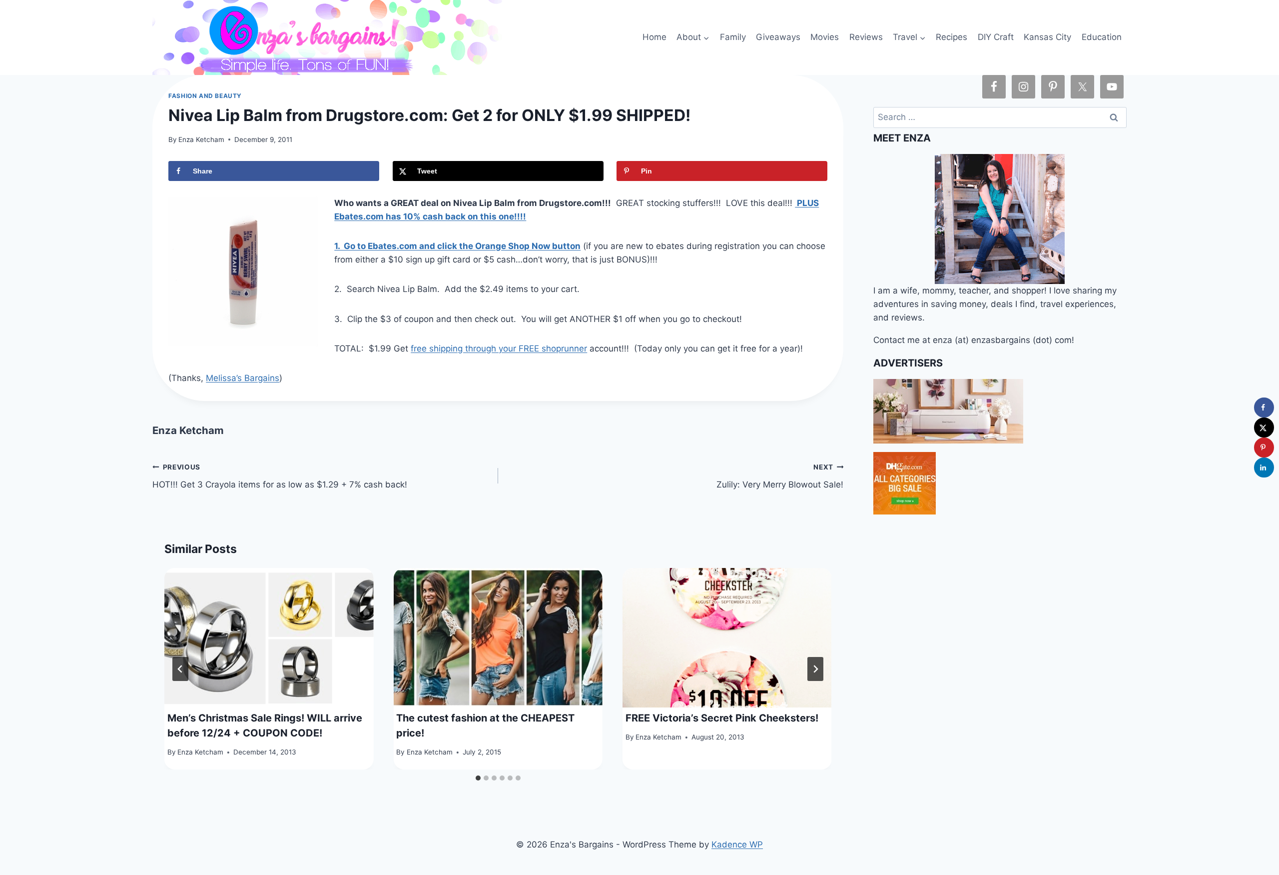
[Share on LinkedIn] (1264, 468)
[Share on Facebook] (1264, 408)
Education (1102, 37)
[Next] (815, 669)
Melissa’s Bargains (242, 378)
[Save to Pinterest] (1264, 448)
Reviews (866, 37)
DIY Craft (996, 37)
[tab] (478, 778)
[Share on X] (1264, 428)
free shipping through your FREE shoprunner (499, 349)
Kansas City (1047, 37)
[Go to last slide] (180, 669)
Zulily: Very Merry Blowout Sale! (779, 476)
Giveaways (778, 37)
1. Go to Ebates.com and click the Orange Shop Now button (457, 246)
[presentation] (268, 638)
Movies (824, 37)
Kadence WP (737, 845)
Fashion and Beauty (205, 96)
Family (733, 37)
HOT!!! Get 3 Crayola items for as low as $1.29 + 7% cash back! (279, 476)
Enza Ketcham (201, 140)
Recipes (951, 37)
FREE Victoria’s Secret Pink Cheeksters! (722, 718)
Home (654, 37)
